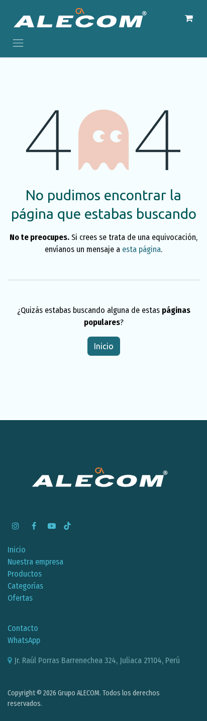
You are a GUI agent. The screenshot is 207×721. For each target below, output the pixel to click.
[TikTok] (67, 526)
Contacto (23, 628)
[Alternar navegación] (18, 42)
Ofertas (20, 598)
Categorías (25, 586)
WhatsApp (24, 640)
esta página (141, 249)
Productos (25, 574)
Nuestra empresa (35, 562)
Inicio (104, 346)
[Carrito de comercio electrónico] (188, 18)
